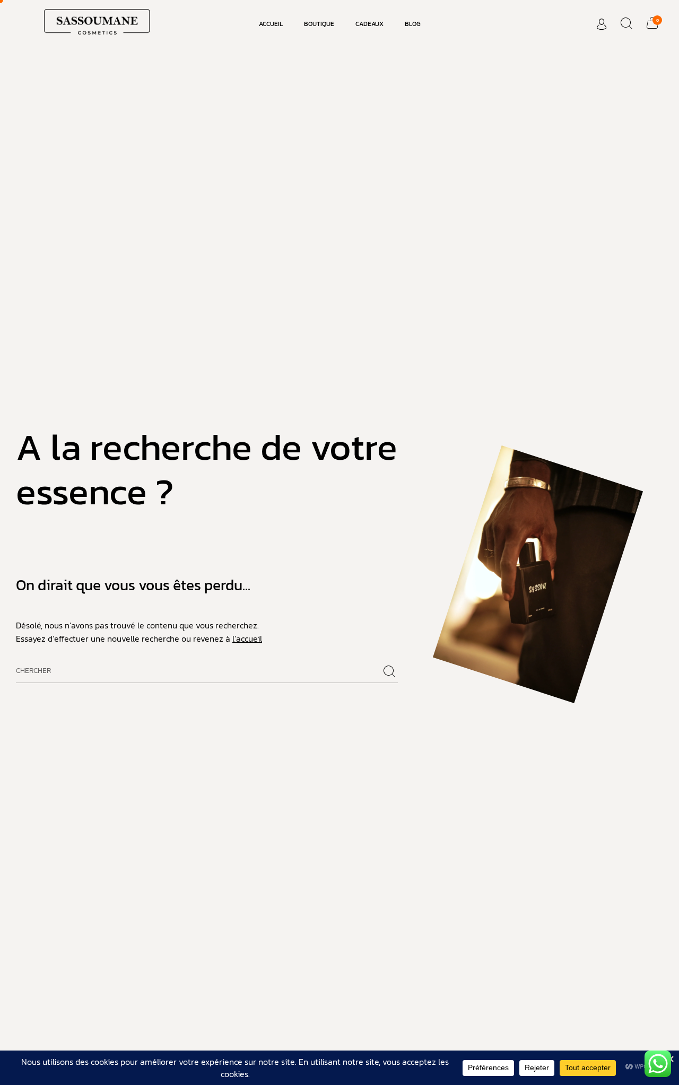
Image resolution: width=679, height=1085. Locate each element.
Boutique (319, 24)
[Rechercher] (389, 672)
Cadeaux (369, 24)
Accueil (271, 24)
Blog (413, 24)
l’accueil (247, 638)
